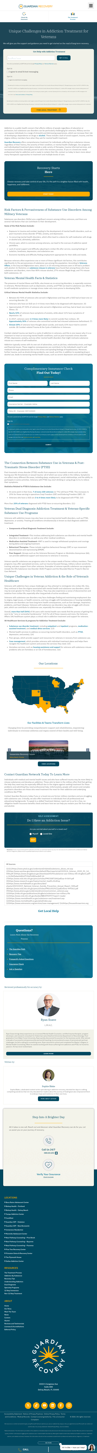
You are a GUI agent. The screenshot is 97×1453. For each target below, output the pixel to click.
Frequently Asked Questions (21, 959)
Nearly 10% (14, 313)
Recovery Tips (15, 954)
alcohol (41, 135)
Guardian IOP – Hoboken (15, 1222)
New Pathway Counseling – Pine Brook (20, 1238)
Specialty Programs (11, 1287)
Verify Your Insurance (48, 1174)
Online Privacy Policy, (53, 1426)
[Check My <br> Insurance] (24, 14)
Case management (17, 641)
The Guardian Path (17, 949)
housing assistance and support (46, 647)
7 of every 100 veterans (42, 492)
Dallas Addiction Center (15, 1261)
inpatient (64, 626)
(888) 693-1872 (49, 1153)
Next (33, 840)
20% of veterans (20, 503)
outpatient (52, 626)
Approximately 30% (17, 321)
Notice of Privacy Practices (33, 1414)
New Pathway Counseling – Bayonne (19, 1242)
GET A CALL (63, 58)
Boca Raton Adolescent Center (17, 1202)
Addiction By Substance (13, 1276)
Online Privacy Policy (52, 1414)
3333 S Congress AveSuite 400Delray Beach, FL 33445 (48, 1387)
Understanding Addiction (13, 1282)
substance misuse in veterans (42, 268)
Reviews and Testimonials (14, 1324)
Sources (12, 864)
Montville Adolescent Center (16, 1234)
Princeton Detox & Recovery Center (19, 1253)
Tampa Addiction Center (15, 1214)
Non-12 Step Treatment (13, 1293)
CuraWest (9, 1218)
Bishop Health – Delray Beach (17, 1210)
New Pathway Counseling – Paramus (19, 1245)
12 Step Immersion (11, 1290)
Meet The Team (10, 1312)
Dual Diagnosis (10, 1285)
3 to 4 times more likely (45, 497)
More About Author (48, 1099)
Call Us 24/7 (48, 1149)
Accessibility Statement (13, 1414)
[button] (91, 5)
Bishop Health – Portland (15, 1206)
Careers (7, 1318)
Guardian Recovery (12, 142)
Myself (35, 834)
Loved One (47, 834)
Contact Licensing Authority (41, 1417)
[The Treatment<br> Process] (73, 14)
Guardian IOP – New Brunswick (17, 1226)
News (6, 1315)
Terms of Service (49, 64)
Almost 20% (14, 324)
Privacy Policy (38, 64)
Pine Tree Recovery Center (16, 1249)
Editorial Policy (10, 1329)
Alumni (7, 1321)
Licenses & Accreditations (14, 1326)
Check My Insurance (24, 18)
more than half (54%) (20, 611)
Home (6, 1306)
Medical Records (23, 1417)
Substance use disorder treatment (24, 626)
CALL (26, 1449)
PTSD (80, 632)
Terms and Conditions (20, 94)
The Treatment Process (73, 18)
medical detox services (40, 628)
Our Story (7, 1309)
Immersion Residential (14, 1230)
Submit (49, 445)
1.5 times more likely (38, 319)
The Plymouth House (13, 1257)
